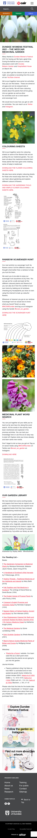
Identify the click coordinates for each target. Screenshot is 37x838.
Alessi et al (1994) (28, 675)
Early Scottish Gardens (12, 635)
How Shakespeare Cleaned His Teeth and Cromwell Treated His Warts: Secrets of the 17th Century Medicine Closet (18, 620)
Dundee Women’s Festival (23, 57)
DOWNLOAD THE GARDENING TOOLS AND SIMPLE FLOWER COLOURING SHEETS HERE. (16, 188)
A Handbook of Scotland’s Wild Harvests (18, 573)
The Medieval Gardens (12, 628)
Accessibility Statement (26, 829)
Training (18, 13)
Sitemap (23, 792)
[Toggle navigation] (32, 3)
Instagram (9, 107)
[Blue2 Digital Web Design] (22, 835)
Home (7, 783)
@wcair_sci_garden (22, 309)
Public (31, 13)
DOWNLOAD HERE (9, 454)
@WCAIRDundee (8, 306)
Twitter (30, 104)
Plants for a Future (13, 653)
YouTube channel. (14, 77)
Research (6, 13)
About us (8, 786)
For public (24, 786)
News (7, 789)
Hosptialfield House (24, 66)
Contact (23, 789)
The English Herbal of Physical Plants (17, 596)
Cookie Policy (11, 829)
